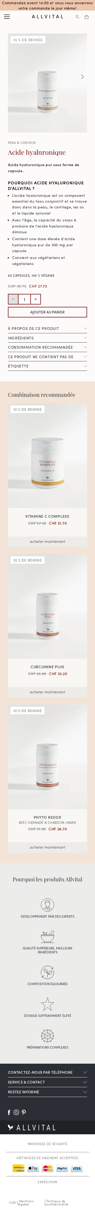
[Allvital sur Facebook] (9, 1112)
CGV (12, 1202)
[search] (77, 17)
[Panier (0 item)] (86, 17)
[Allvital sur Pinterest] (23, 1112)
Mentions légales (26, 1202)
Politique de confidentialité (56, 1202)
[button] (82, 76)
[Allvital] (47, 16)
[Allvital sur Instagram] (16, 1112)
